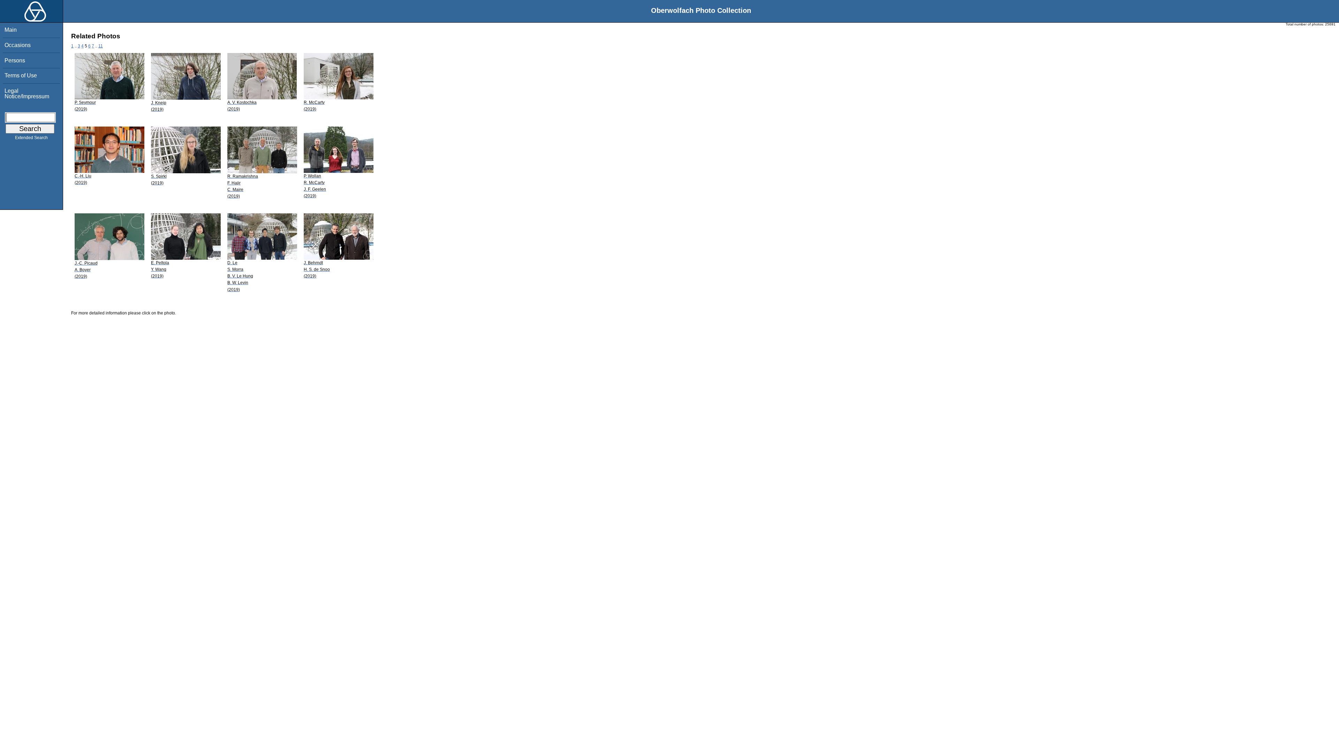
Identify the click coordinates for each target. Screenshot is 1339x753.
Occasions (18, 45)
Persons (15, 60)
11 (100, 46)
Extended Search (31, 138)
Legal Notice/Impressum (27, 93)
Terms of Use (21, 75)
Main (11, 30)
